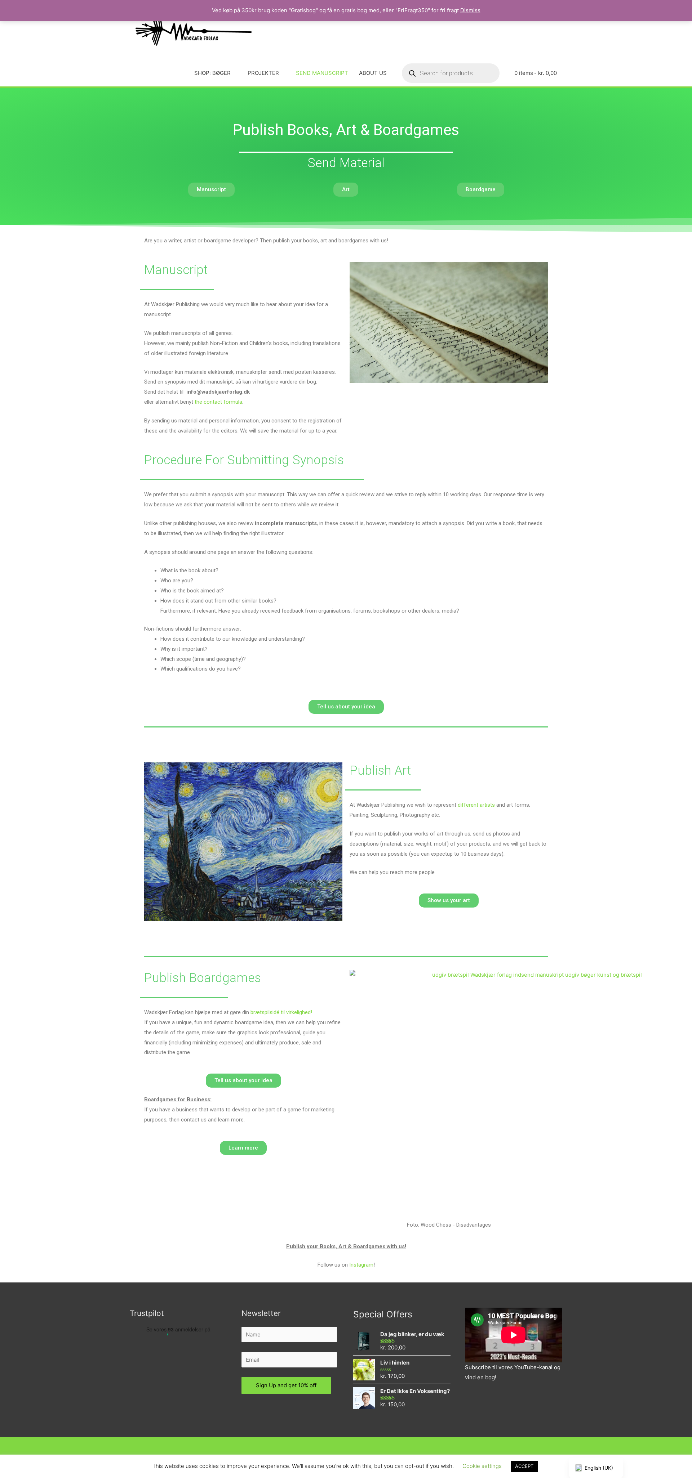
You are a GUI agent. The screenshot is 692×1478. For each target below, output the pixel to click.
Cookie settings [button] (482, 1466)
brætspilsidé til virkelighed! (281, 1012)
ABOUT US (373, 73)
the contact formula (218, 402)
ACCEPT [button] (524, 1466)
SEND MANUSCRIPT (322, 73)
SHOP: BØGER (212, 73)
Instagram (361, 1265)
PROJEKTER (263, 73)
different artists (476, 805)
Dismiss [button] (470, 10)
